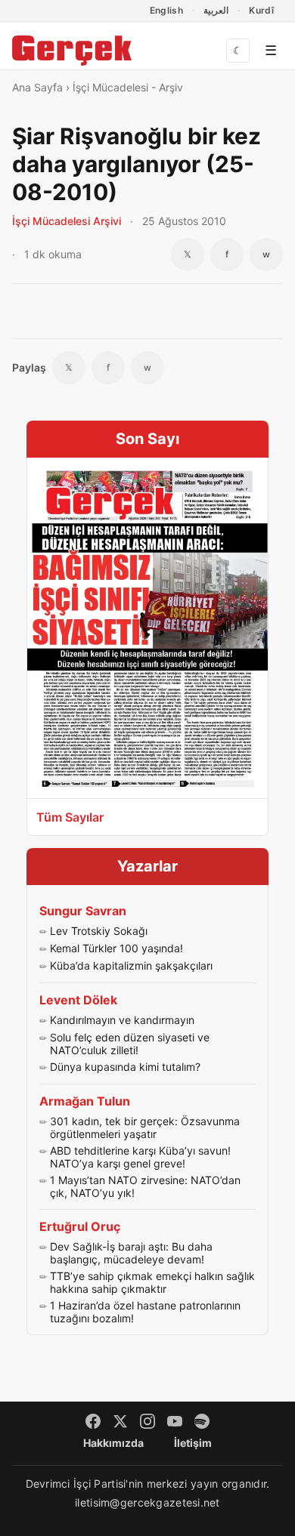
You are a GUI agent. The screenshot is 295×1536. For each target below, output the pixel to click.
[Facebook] (93, 1421)
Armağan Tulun (84, 1101)
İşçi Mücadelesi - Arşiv (128, 87)
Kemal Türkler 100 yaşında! (116, 948)
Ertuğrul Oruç (79, 1226)
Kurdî (261, 10)
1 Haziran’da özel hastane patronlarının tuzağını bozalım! (145, 1312)
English (167, 10)
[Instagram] (147, 1421)
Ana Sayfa (37, 87)
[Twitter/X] (120, 1421)
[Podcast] (202, 1421)
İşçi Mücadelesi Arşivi (66, 220)
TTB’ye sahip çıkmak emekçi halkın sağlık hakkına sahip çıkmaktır (152, 1282)
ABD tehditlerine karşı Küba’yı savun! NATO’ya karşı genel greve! (140, 1157)
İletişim (193, 1442)
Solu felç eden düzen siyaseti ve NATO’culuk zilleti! (130, 1044)
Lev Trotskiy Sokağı (99, 930)
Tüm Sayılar (70, 817)
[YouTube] (174, 1421)
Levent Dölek (78, 999)
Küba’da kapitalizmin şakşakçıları (131, 965)
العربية (215, 10)
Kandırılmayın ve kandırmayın (122, 1019)
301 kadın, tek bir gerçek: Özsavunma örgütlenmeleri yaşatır (145, 1128)
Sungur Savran (82, 910)
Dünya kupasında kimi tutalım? (125, 1066)
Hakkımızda (113, 1442)
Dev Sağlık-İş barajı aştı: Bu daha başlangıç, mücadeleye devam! (131, 1253)
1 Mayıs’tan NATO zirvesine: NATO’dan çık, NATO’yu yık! (145, 1187)
